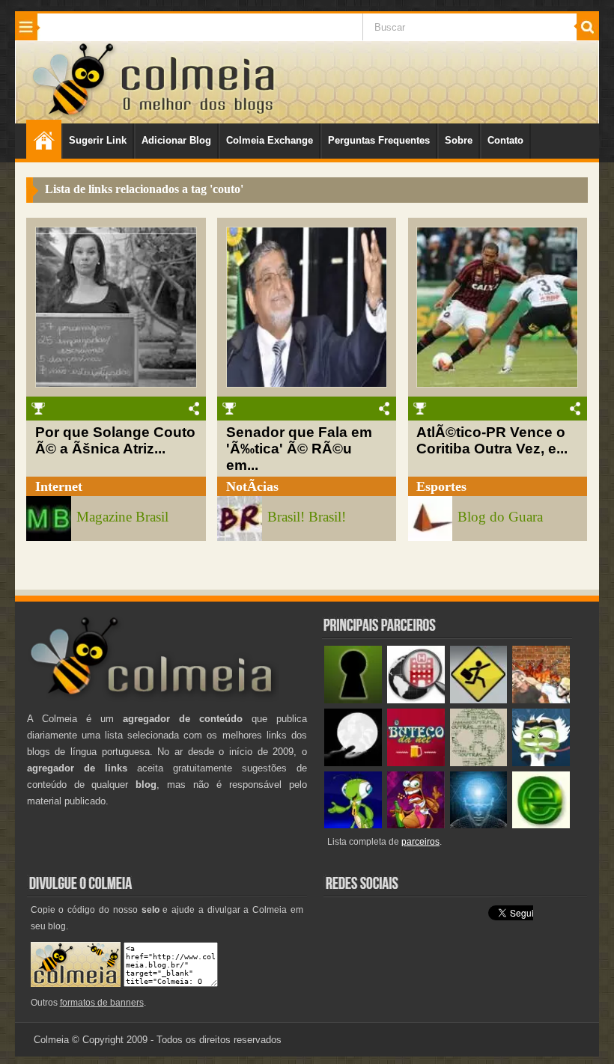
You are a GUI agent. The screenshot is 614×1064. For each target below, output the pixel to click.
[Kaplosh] (541, 700)
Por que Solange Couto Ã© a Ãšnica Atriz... (115, 440)
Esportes (441, 486)
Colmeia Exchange (269, 140)
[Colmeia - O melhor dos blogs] (74, 114)
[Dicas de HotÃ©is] (416, 700)
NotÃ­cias (252, 486)
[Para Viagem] (479, 700)
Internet (58, 486)
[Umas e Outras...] (479, 762)
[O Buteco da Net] (416, 762)
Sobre (458, 140)
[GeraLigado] (541, 762)
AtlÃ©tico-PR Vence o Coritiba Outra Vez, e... (492, 440)
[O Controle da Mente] (479, 825)
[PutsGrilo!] (353, 825)
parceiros (420, 842)
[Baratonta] (416, 825)
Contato (505, 140)
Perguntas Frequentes (379, 140)
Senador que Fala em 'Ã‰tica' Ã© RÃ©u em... (299, 448)
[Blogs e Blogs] (541, 825)
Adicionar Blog (176, 140)
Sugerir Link (98, 140)
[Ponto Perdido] (353, 700)
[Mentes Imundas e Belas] (353, 762)
